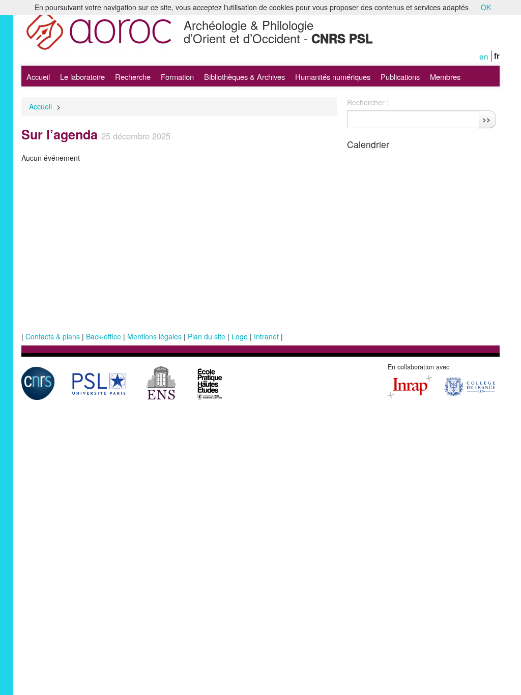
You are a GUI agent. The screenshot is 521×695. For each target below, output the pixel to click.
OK (486, 7)
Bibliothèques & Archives (244, 76)
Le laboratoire (82, 76)
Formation (177, 76)
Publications (400, 76)
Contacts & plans (52, 336)
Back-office (103, 336)
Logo (239, 336)
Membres (445, 76)
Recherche (133, 76)
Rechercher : (368, 102)
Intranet (266, 336)
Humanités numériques (332, 76)
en (483, 56)
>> (486, 119)
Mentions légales (154, 336)
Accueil (38, 76)
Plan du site (206, 336)
